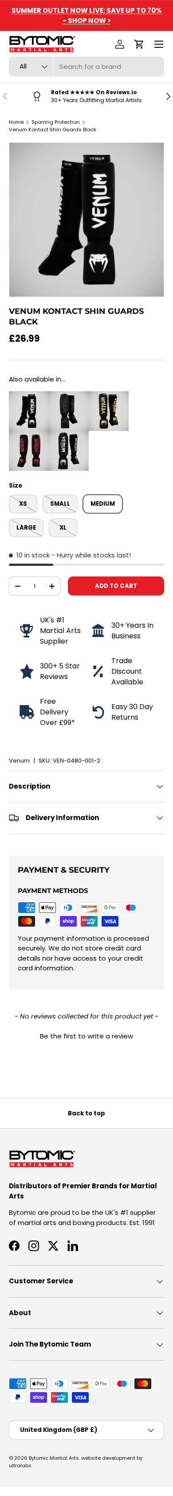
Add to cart (116, 586)
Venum (19, 760)
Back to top (86, 1113)
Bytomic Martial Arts (54, 1458)
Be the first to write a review (86, 1036)
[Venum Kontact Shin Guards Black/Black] (69, 396)
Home (16, 122)
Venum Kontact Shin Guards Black (52, 129)
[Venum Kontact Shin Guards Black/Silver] (69, 435)
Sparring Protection (55, 122)
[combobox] (86, 66)
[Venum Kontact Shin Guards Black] (29, 396)
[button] (139, 44)
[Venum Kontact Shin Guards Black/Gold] (109, 396)
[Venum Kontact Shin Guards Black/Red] (29, 435)
